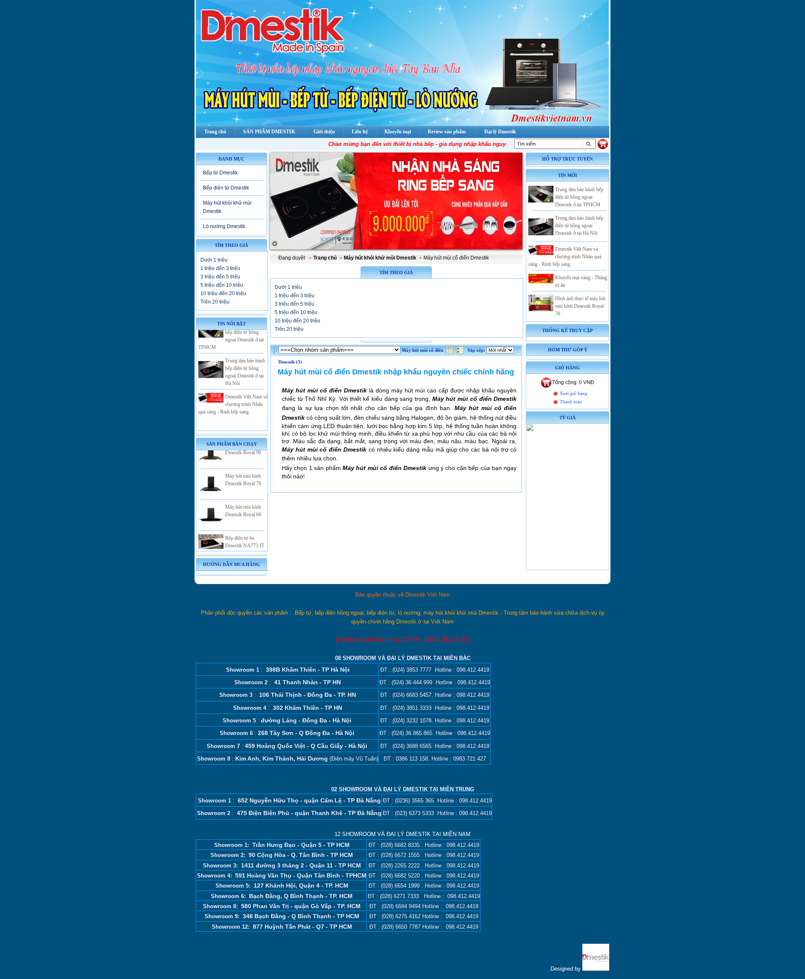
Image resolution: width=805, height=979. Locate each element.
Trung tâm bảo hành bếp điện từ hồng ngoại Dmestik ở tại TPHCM (579, 197)
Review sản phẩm (447, 132)
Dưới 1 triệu (214, 260)
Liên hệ (360, 132)
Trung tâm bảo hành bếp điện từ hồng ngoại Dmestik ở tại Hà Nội (579, 225)
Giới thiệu (324, 132)
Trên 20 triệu (214, 302)
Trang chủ (325, 258)
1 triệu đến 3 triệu (220, 268)
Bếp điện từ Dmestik (226, 188)
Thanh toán (571, 402)
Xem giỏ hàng (573, 393)
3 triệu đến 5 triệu (220, 277)
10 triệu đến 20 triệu (223, 293)
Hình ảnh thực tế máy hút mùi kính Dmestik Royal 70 (580, 306)
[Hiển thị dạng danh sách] (460, 352)
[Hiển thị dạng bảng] (450, 352)
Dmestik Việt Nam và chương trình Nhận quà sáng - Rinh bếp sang (233, 391)
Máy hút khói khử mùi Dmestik (227, 207)
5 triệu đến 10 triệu (221, 285)
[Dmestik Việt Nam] (595, 969)
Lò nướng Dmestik (224, 226)
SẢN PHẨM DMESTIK (269, 132)
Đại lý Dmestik (500, 132)
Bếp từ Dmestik (220, 173)
